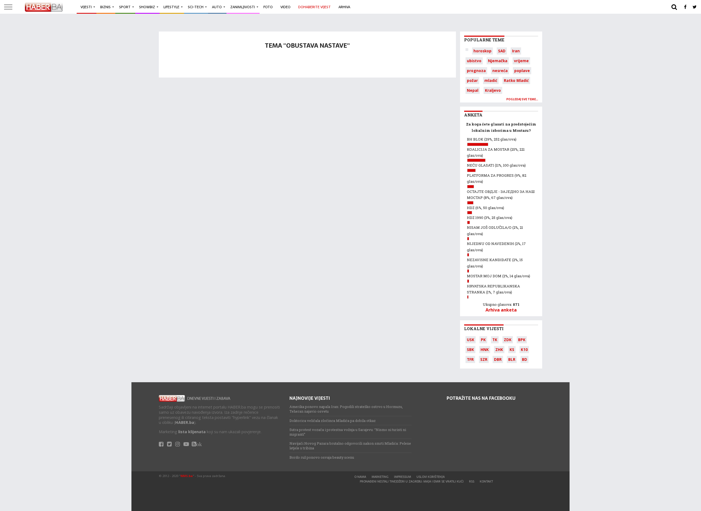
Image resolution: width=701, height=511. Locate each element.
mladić (490, 80)
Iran (516, 50)
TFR (470, 359)
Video (285, 7)
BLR (511, 359)
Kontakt (486, 481)
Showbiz (147, 7)
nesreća (500, 70)
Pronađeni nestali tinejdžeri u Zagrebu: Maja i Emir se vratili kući (412, 481)
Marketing (380, 476)
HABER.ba (184, 422)
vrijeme (521, 60)
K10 (524, 349)
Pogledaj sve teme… (522, 99)
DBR (498, 359)
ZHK (499, 349)
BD (524, 359)
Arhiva (344, 7)
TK (494, 339)
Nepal (472, 90)
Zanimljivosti (242, 7)
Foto (268, 7)
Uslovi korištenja (430, 476)
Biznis (105, 7)
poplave (522, 70)
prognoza (476, 70)
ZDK (508, 339)
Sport (125, 7)
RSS (471, 481)
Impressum (402, 476)
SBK (470, 349)
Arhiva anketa (501, 310)
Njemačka (497, 60)
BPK (521, 339)
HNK (485, 349)
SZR (483, 359)
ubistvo (474, 60)
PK (483, 339)
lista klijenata (192, 431)
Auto (217, 7)
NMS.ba (186, 476)
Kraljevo (493, 90)
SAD (501, 50)
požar (472, 80)
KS (512, 349)
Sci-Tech (195, 7)
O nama (360, 476)
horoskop (482, 50)
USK (470, 339)
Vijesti (86, 7)
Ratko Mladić (516, 80)
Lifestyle (171, 7)
